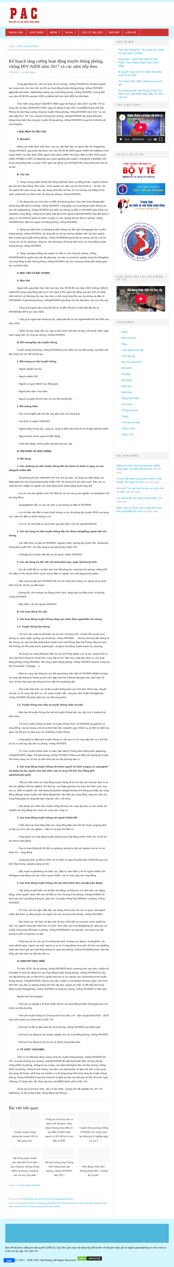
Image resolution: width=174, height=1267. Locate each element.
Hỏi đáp (114, 32)
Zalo (9, 1260)
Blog (69, 32)
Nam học (127, 386)
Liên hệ (131, 32)
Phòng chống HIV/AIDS (29, 1185)
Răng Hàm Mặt (130, 398)
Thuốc (125, 416)
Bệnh (53, 32)
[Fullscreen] (160, 139)
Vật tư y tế (127, 434)
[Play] (121, 139)
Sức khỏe (127, 404)
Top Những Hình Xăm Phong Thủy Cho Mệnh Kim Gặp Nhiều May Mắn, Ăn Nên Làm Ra (140, 94)
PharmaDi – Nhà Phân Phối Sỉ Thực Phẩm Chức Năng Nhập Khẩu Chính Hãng (138, 62)
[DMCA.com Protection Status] (89, 1260)
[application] (141, 127)
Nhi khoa (127, 392)
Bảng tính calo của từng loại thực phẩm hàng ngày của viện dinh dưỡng (138, 467)
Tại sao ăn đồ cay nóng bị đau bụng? (137, 497)
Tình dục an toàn (131, 422)
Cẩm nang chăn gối (132, 349)
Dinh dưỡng (128, 356)
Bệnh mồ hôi (129, 337)
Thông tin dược (130, 410)
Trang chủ (15, 32)
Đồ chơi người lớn (132, 362)
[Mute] (155, 139)
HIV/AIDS (127, 368)
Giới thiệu (36, 32)
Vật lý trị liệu (92, 32)
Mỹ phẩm (127, 380)
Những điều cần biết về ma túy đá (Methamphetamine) (48, 1199)
